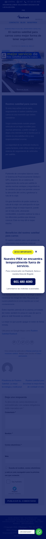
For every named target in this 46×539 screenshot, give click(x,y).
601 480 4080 (23, 282)
